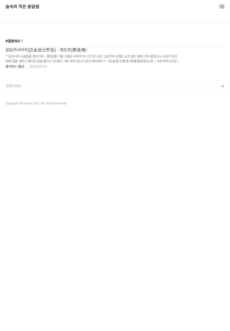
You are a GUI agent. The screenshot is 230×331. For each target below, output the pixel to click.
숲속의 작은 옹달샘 (22, 6)
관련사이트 (13, 86)
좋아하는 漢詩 (15, 66)
